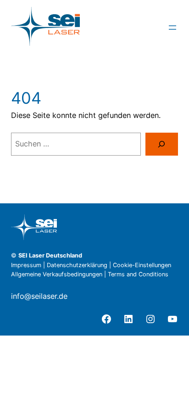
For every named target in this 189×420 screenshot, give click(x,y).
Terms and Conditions (138, 274)
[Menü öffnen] (172, 27)
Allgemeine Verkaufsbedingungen (56, 274)
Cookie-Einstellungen (142, 265)
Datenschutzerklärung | (80, 265)
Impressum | (29, 265)
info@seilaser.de (39, 296)
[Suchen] (161, 144)
